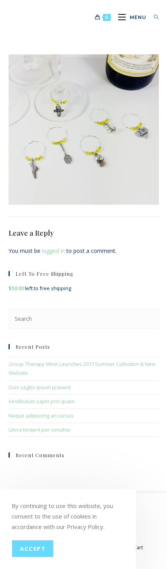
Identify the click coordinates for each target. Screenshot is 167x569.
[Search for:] (153, 17)
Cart (138, 547)
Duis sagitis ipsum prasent (40, 387)
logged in (53, 250)
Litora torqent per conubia (39, 429)
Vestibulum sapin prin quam (42, 401)
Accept (32, 548)
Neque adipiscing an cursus (41, 415)
